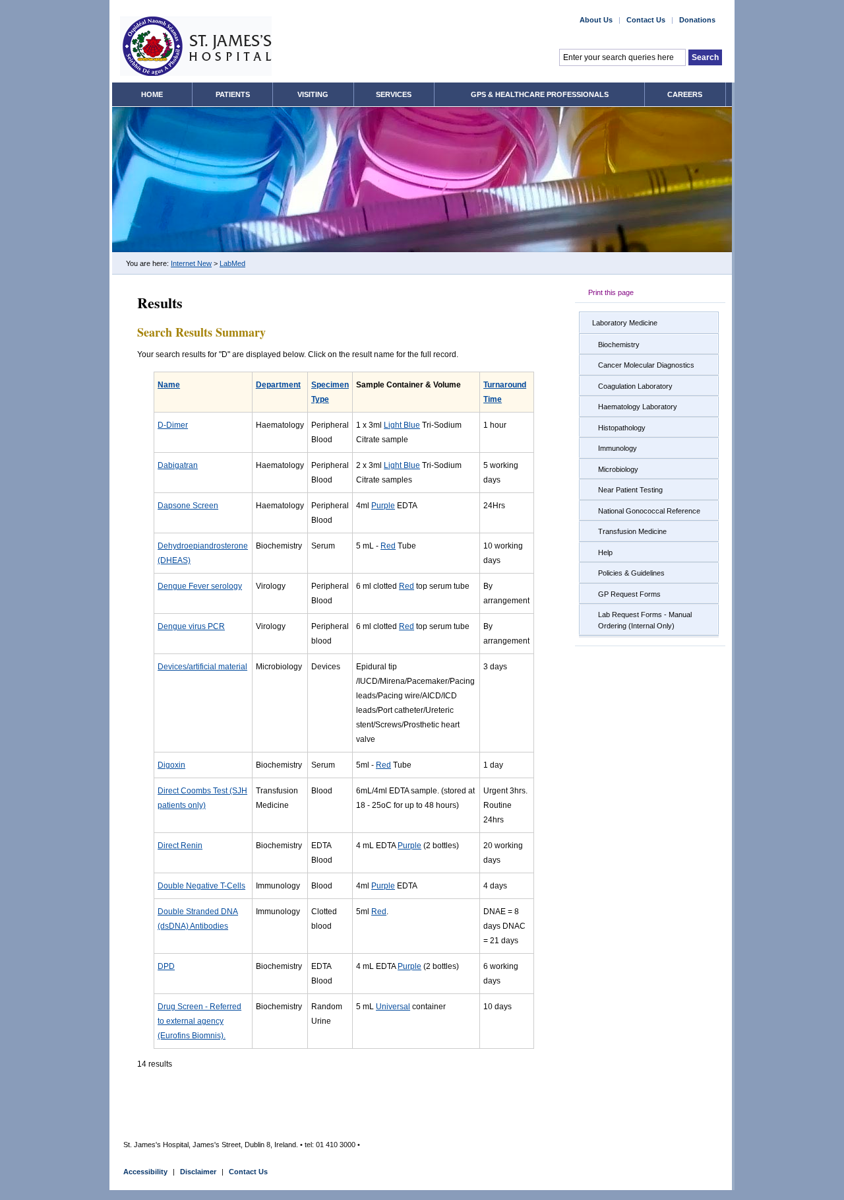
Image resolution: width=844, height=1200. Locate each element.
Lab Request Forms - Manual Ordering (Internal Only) (645, 620)
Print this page (611, 292)
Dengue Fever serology (200, 586)
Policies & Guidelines (631, 573)
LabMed (232, 263)
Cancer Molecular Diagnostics (646, 365)
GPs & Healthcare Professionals (540, 94)
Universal (393, 1006)
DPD (166, 966)
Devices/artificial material (202, 666)
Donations (697, 20)
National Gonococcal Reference (649, 511)
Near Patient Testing (630, 490)
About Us (596, 20)
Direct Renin (180, 845)
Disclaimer (198, 1172)
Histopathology (622, 428)
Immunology (617, 448)
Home (152, 94)
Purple (383, 505)
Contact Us (645, 20)
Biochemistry (619, 345)
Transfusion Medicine (632, 531)
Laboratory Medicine (624, 323)
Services (393, 94)
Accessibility (145, 1172)
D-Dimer (173, 425)
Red (388, 545)
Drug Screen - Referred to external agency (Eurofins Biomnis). (199, 1021)
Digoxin (171, 765)
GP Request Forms (629, 594)
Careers (684, 94)
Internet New (191, 263)
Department (278, 384)
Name (169, 384)
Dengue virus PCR (191, 626)
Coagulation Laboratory (635, 386)
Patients (233, 94)
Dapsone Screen (188, 505)
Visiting (312, 94)
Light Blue (402, 425)
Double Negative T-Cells (201, 885)
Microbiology (618, 469)
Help (605, 552)
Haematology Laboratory (637, 407)
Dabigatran (178, 465)
